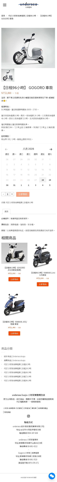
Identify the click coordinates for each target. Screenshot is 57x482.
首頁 (3, 15)
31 (14, 185)
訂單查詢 (27, 408)
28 (43, 180)
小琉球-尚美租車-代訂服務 (12, 408)
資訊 (6, 211)
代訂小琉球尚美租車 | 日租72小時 (17, 376)
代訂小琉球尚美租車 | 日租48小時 (17, 372)
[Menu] (4, 4)
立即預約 (22, 194)
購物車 (34, 408)
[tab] (6, 211)
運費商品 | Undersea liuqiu (14, 360)
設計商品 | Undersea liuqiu (14, 356)
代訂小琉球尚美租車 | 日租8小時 (17, 364)
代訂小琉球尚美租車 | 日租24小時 (17, 368)
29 (50, 180)
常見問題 (7, 412)
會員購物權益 (43, 408)
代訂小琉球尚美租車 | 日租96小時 (22, 15)
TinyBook (29, 477)
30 (7, 185)
